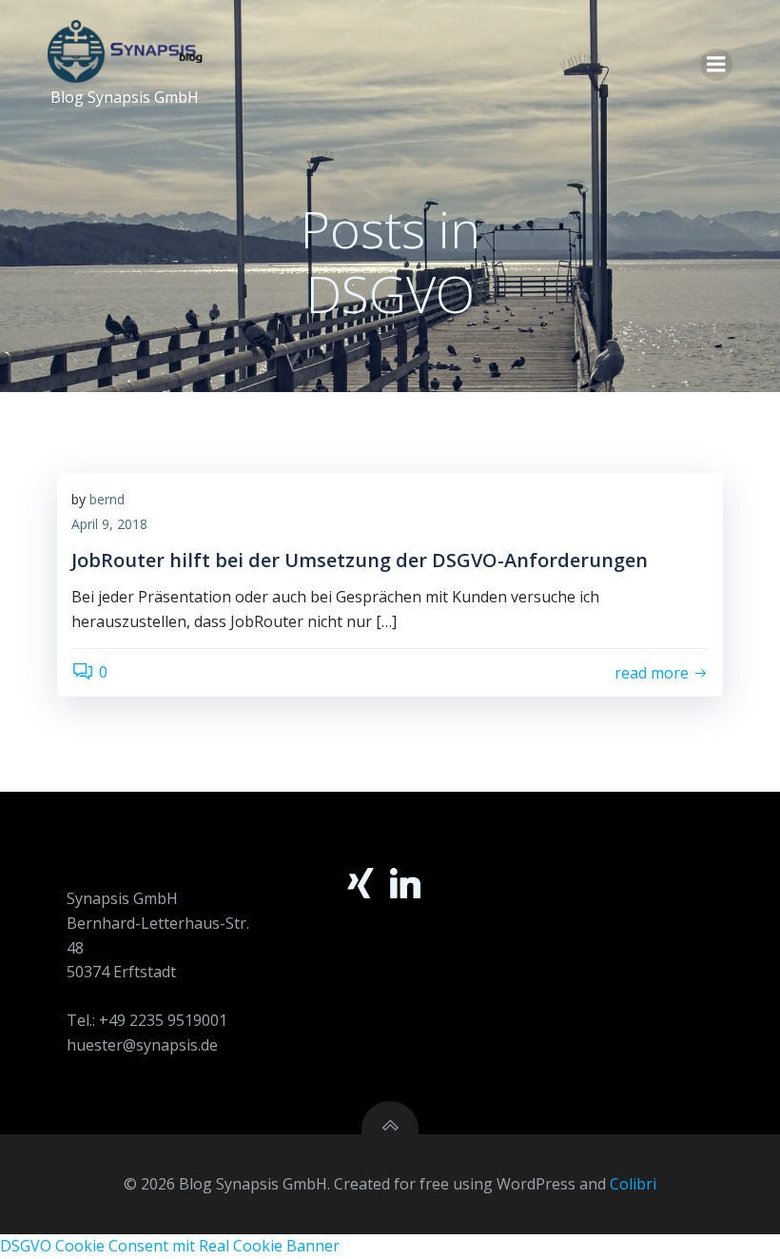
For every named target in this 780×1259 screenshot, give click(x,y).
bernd (107, 499)
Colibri (633, 1183)
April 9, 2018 (109, 524)
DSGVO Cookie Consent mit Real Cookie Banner (170, 1245)
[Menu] (716, 65)
